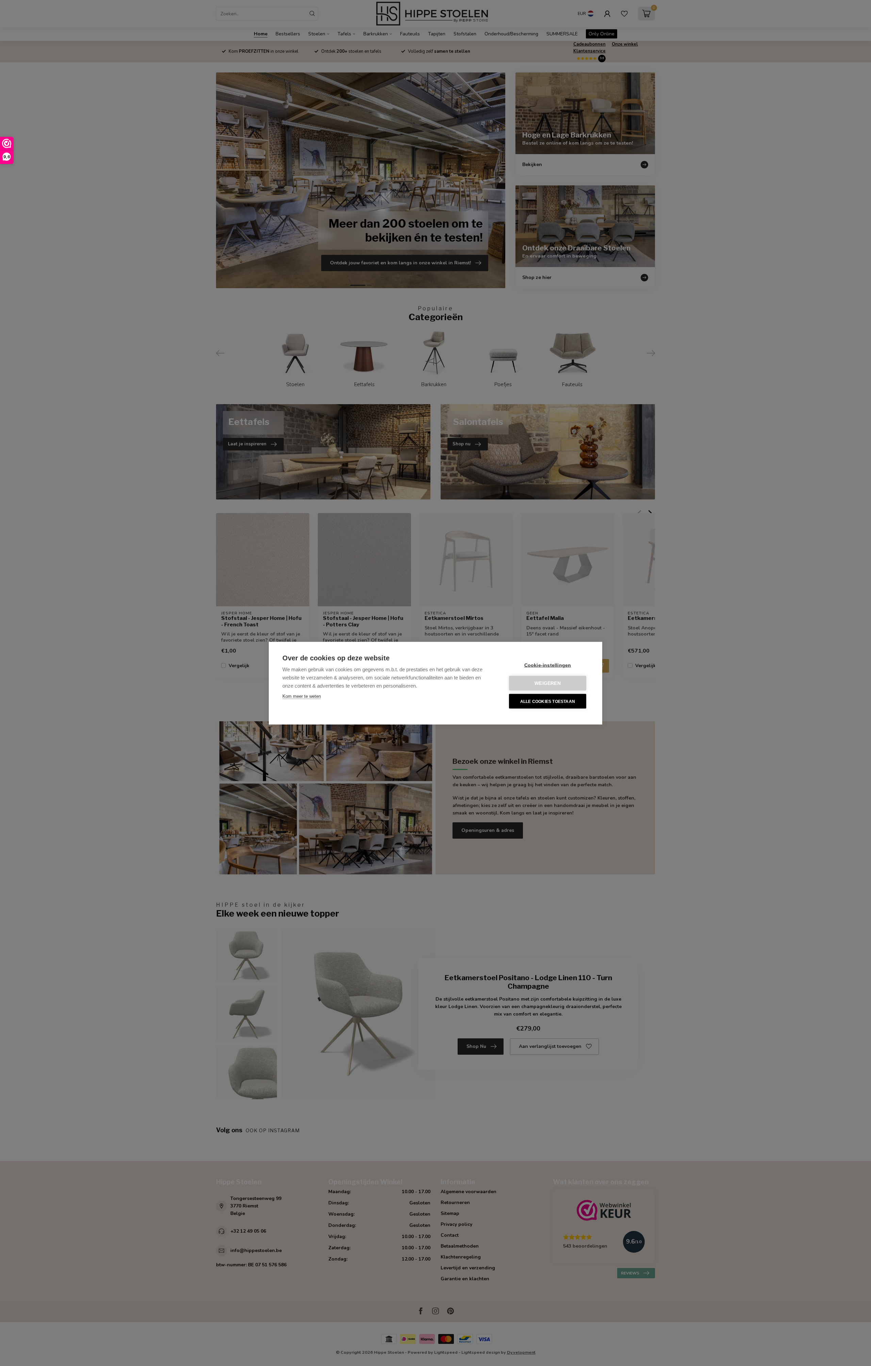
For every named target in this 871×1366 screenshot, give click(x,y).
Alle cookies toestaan (547, 701)
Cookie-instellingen (547, 665)
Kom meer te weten (301, 695)
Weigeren (548, 683)
